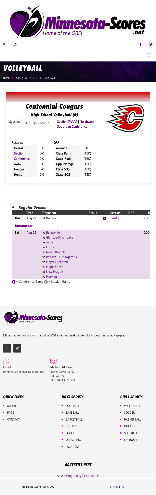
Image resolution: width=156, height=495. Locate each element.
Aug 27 (31, 218)
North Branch (55, 252)
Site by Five (117, 486)
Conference (22, 159)
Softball (131, 433)
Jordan (50, 242)
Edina (50, 247)
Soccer (71, 433)
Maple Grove (54, 267)
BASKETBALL (74, 419)
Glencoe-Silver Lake (59, 237)
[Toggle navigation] (149, 55)
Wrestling (73, 440)
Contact (13, 419)
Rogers (51, 218)
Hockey (129, 426)
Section (19, 153)
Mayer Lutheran (57, 262)
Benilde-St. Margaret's (61, 257)
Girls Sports (25, 78)
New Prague (54, 271)
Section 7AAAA (67, 121)
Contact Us (91, 476)
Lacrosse (72, 447)
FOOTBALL (72, 406)
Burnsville (53, 232)
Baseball (72, 412)
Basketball (132, 419)
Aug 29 (31, 232)
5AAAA (114, 218)
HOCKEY (71, 426)
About (11, 406)
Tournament (23, 226)
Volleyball (48, 78)
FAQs (10, 412)
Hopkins (51, 276)
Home (6, 78)
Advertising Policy (69, 476)
